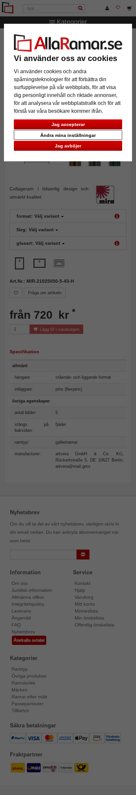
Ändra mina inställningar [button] (68, 135)
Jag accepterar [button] (68, 124)
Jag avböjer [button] (68, 145)
